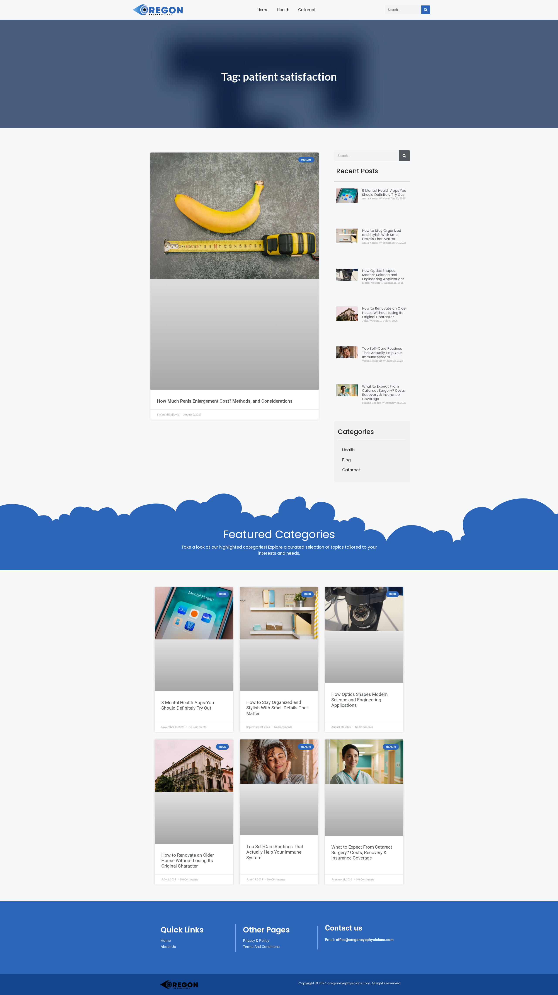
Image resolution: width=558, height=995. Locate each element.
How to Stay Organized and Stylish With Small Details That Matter (381, 234)
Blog (346, 460)
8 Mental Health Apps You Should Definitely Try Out (384, 192)
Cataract (307, 9)
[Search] (425, 9)
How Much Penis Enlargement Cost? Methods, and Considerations (225, 401)
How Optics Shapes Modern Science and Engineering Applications (383, 274)
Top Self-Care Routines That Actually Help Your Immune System (382, 352)
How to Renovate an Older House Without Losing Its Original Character (384, 312)
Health (283, 9)
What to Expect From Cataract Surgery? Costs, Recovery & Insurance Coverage (383, 393)
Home (263, 9)
